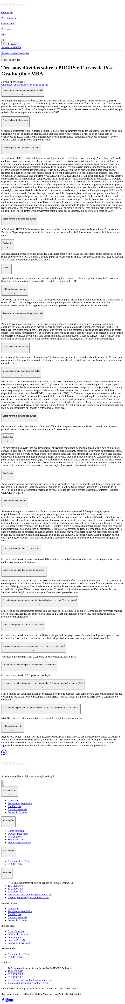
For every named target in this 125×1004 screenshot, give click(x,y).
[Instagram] (7, 1001)
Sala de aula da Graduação (15, 53)
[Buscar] (3, 40)
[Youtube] (11, 1001)
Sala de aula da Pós (11, 47)
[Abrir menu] (3, 56)
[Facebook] (3, 1001)
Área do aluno (9, 44)
